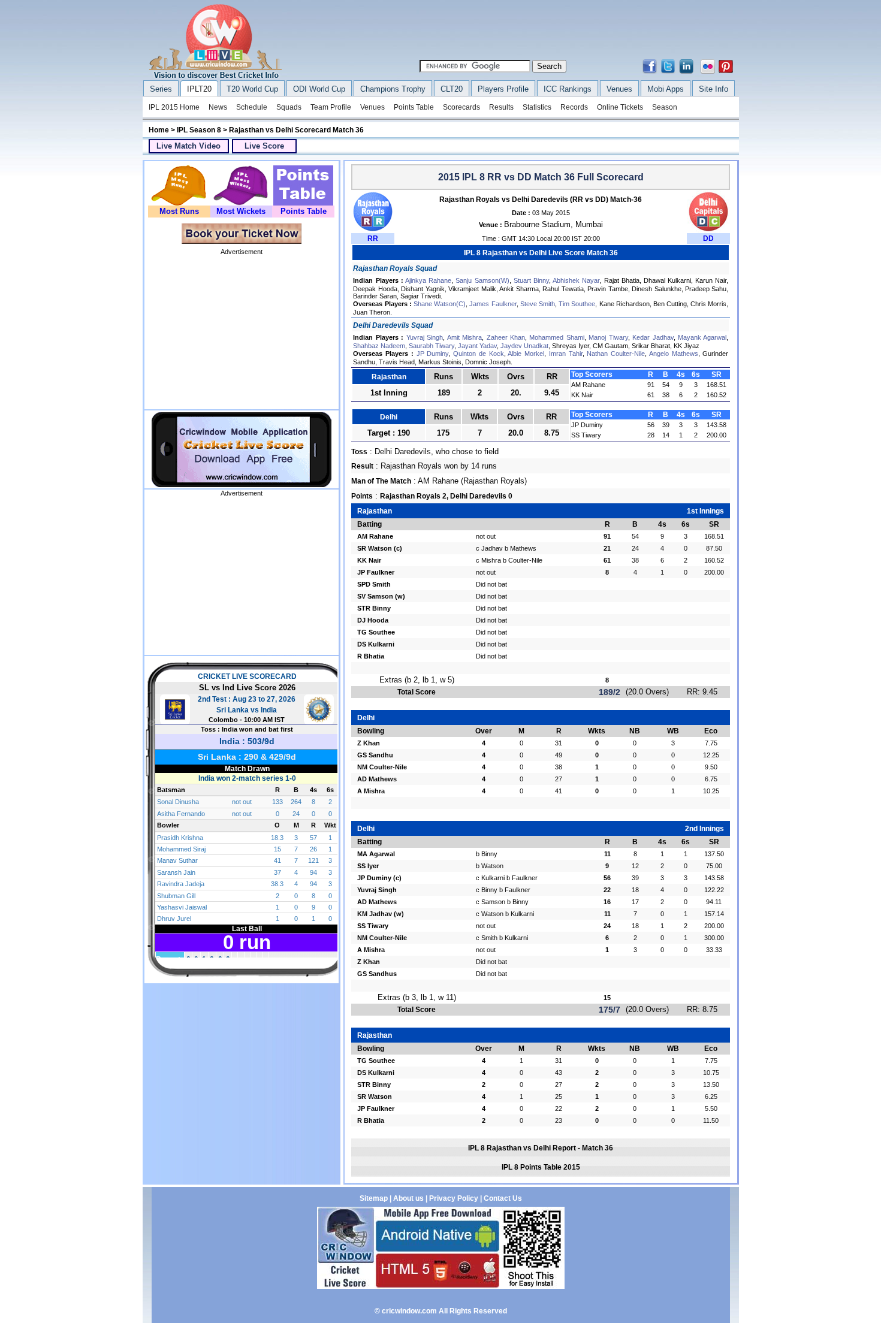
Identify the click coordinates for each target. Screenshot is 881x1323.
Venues (619, 88)
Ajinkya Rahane (428, 280)
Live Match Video (188, 145)
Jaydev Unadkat (524, 345)
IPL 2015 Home (174, 107)
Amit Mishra (464, 337)
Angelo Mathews (673, 353)
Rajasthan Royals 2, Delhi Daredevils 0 (446, 496)
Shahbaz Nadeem (379, 345)
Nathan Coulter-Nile (616, 353)
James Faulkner (492, 303)
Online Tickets (620, 107)
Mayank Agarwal (702, 337)
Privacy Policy (453, 1198)
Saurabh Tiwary (431, 345)
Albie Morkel (526, 353)
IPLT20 (199, 88)
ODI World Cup (319, 88)
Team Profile (330, 107)
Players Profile (503, 88)
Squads (288, 107)
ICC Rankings (568, 88)
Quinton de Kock (478, 353)
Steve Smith (537, 303)
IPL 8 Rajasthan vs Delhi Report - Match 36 (540, 1148)
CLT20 (452, 88)
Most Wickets (240, 211)
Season (664, 107)
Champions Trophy (393, 88)
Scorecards (461, 107)
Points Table (414, 107)
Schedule (251, 107)
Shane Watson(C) (440, 303)
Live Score (264, 145)
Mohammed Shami (556, 337)
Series (161, 88)
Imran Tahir (566, 353)
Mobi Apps (665, 88)
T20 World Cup (252, 88)
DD (708, 238)
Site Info (713, 88)
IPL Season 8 (198, 130)
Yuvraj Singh (424, 337)
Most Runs (179, 211)
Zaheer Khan (506, 337)
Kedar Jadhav (652, 337)
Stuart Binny (531, 280)
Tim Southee (577, 303)
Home (159, 130)
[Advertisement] (518, 32)
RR (372, 238)
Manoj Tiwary (608, 337)
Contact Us (503, 1198)
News (218, 107)
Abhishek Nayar (576, 280)
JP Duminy (433, 353)
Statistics (537, 107)
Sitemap (374, 1198)
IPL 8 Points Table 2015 (541, 1167)
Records (574, 107)
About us (408, 1198)
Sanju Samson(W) (482, 280)
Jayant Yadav (477, 345)
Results (501, 107)
